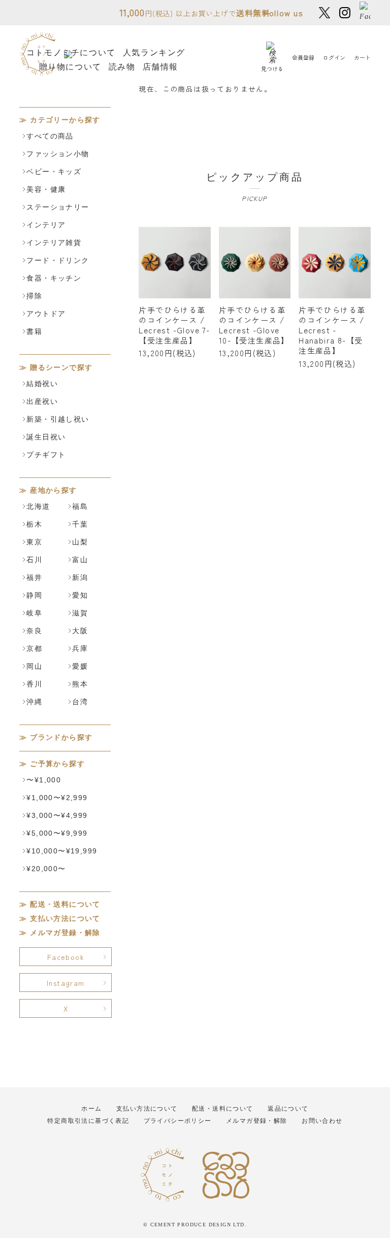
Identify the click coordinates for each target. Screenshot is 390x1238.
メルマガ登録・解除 (65, 933)
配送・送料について (65, 904)
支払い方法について (65, 918)
